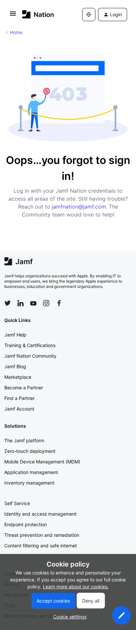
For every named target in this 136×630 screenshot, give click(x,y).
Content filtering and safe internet (40, 545)
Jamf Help (15, 334)
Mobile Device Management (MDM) (42, 461)
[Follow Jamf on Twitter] (7, 303)
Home (16, 32)
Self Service (17, 503)
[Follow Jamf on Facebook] (59, 303)
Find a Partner (19, 398)
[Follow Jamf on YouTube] (33, 303)
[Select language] (88, 14)
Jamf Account (19, 409)
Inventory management (29, 483)
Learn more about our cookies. (76, 586)
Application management (31, 472)
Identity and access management (40, 514)
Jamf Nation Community (30, 356)
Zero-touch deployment (29, 451)
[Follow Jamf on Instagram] (46, 303)
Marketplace (17, 377)
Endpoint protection (25, 524)
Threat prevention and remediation (41, 535)
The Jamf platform (24, 440)
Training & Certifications (29, 345)
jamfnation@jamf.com (79, 206)
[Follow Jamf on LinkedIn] (20, 303)
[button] (13, 16)
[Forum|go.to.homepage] (38, 14)
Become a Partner (23, 387)
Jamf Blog (15, 366)
